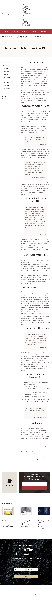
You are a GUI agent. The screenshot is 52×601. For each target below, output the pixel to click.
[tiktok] (2, 98)
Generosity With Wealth (7, 71)
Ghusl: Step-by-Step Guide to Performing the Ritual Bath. (25, 524)
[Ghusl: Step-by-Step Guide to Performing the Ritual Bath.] (26, 507)
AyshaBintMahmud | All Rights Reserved (33, 594)
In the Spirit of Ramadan (6, 36)
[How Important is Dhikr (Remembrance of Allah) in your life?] (44, 507)
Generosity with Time (7, 77)
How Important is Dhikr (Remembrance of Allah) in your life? (43, 525)
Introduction (7, 68)
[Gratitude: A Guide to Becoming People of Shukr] (8, 507)
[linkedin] (8, 14)
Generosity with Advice (7, 82)
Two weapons (37, 36)
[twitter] (11, 14)
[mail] (5, 98)
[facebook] (10, 96)
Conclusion (7, 88)
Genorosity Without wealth (7, 74)
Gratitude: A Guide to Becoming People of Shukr (8, 524)
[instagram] (13, 14)
